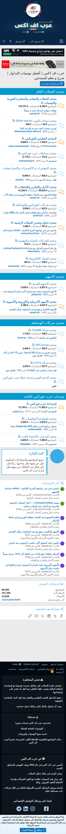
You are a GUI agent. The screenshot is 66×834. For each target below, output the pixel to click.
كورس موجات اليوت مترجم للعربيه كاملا (38, 128)
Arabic (15, 664)
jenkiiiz (20, 179)
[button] (61, 41)
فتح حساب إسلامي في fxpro (43, 370)
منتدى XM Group (46, 345)
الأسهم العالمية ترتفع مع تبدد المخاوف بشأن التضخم (33, 309)
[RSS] (52, 672)
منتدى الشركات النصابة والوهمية (37, 240)
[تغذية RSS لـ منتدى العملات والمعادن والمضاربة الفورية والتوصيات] (42, 103)
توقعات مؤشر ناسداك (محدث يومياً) (40, 110)
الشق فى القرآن (49, 411)
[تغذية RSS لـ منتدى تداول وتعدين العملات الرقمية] (12, 222)
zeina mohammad (19, 146)
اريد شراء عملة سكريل (46, 266)
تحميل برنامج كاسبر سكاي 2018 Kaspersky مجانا (34, 426)
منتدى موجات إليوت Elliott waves (36, 121)
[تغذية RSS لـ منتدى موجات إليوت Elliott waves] (13, 121)
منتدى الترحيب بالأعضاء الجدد (39, 436)
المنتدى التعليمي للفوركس (41, 138)
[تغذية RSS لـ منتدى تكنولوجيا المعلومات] (23, 418)
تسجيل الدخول (57, 664)
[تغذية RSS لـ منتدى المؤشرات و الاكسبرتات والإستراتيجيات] (55, 172)
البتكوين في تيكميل (48, 337)
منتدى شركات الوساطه (47, 322)
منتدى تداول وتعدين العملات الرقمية (35, 222)
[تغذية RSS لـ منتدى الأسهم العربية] (30, 284)
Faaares (21, 337)
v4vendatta (33, 251)
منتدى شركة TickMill (44, 330)
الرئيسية (60, 671)
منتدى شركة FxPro (45, 362)
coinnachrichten (30, 233)
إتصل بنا (60, 668)
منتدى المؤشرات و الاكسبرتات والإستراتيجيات (30, 168)
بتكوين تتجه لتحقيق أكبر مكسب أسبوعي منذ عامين (34, 542)
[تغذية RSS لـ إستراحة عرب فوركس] (28, 404)
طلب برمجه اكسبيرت (47, 179)
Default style (30, 664)
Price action (50, 146)
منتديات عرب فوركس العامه (44, 396)
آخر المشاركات (50, 483)
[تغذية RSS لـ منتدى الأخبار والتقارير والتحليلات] (16, 187)
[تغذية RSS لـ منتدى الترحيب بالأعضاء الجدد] (19, 436)
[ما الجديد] (10, 41)
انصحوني (52, 444)
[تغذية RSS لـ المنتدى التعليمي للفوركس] (23, 138)
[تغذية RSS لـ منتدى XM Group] (33, 345)
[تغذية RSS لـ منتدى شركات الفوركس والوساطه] (13, 205)
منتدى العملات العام (50, 91)
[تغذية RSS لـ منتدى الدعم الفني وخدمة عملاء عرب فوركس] (55, 381)
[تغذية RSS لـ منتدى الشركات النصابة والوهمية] (16, 240)
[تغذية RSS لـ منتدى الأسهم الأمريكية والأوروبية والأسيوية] (4, 302)
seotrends (13, 266)
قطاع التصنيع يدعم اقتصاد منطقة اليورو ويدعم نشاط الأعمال (29, 194)
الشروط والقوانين (45, 668)
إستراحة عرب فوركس (43, 404)
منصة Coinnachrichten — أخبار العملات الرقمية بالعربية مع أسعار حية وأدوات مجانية (34, 504)
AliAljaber (25, 444)
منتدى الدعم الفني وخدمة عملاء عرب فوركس (30, 377)
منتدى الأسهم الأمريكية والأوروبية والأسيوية (31, 302)
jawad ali (35, 113)
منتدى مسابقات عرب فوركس (39, 153)
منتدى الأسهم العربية (44, 284)
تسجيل (44, 664)
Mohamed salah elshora (28, 131)
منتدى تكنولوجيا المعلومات (41, 418)
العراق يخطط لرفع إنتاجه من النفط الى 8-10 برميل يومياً (31, 553)
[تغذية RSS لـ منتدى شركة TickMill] (29, 330)
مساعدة (12, 668)
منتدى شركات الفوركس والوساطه (36, 205)
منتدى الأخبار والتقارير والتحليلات (37, 187)
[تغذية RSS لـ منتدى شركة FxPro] (31, 362)
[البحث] (4, 41)
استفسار (52, 160)
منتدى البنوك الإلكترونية (43, 258)
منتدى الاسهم (55, 276)
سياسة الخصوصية (26, 668)
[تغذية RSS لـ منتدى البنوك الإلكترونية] (27, 258)
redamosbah (35, 429)
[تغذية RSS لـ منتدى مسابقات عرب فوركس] (19, 153)
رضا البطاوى (18, 411)
